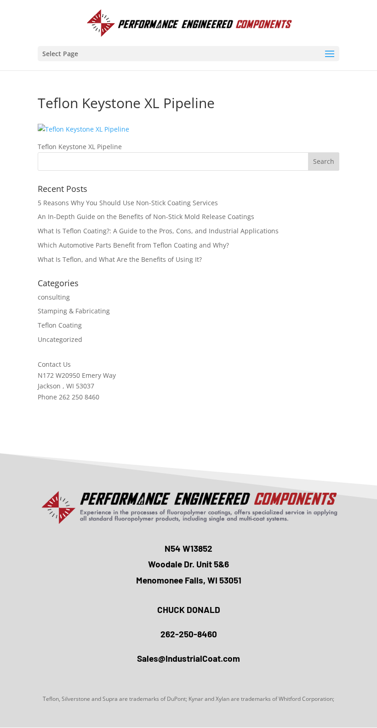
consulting (54, 297)
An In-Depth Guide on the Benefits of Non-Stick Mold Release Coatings (146, 216)
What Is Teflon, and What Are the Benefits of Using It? (120, 259)
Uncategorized (60, 339)
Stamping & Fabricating (74, 310)
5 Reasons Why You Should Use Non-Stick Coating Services (128, 202)
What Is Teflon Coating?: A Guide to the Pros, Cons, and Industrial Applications (158, 230)
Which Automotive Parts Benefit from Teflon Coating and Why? (133, 245)
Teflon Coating (60, 325)
